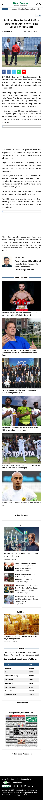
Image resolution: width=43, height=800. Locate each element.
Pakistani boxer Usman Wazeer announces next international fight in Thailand (20, 314)
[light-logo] (21, 3)
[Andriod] (29, 786)
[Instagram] (14, 786)
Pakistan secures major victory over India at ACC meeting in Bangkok (20, 391)
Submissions (17, 782)
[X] (14, 72)
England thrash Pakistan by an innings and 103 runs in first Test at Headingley (21, 466)
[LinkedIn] (9, 72)
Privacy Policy (26, 779)
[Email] (24, 72)
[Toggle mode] (37, 4)
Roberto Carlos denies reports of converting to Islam (21, 504)
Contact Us (15, 779)
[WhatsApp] (19, 72)
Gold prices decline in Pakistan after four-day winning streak (21, 637)
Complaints (6, 782)
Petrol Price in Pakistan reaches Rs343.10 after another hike (21, 554)
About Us (5, 779)
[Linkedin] (25, 786)
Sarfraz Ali (8, 32)
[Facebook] (4, 72)
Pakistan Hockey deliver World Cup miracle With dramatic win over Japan (20, 429)
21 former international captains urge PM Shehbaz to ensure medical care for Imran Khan (19, 352)
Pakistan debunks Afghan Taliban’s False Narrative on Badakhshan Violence (26, 576)
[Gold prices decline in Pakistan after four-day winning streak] (21, 624)
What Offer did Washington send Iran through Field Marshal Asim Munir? (25, 565)
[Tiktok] (17, 786)
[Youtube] (10, 786)
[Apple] (32, 786)
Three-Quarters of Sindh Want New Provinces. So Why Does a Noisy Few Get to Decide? (27, 587)
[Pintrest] (21, 786)
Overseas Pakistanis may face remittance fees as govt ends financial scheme (26, 599)
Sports (38, 15)
